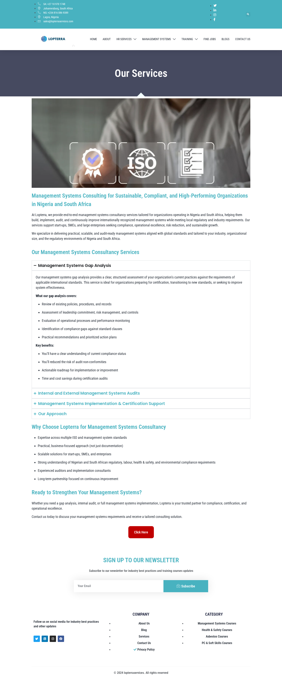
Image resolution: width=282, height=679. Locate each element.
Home (93, 39)
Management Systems (156, 39)
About (107, 39)
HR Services (124, 39)
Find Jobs (210, 39)
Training (187, 39)
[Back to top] (274, 671)
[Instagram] (53, 639)
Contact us (242, 39)
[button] (248, 14)
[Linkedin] (45, 639)
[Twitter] (37, 639)
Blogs (225, 39)
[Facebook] (61, 639)
